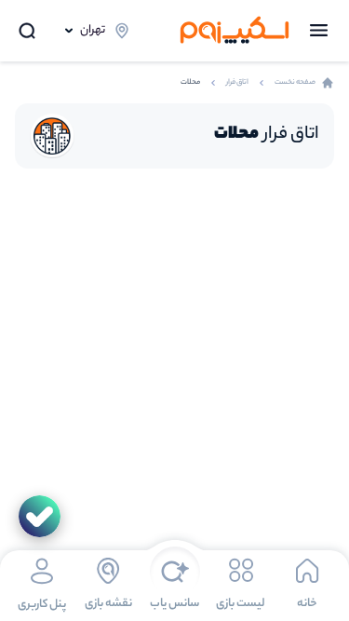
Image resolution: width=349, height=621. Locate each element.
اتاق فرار (237, 82)
